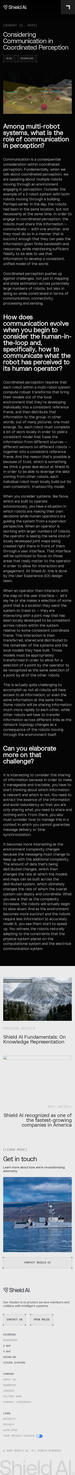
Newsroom (9, 1385)
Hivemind (9, 1335)
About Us (9, 1380)
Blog (9, 58)
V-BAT (7, 1352)
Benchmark (10, 1340)
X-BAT (7, 1346)
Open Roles (41, 1320)
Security (9, 1419)
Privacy (8, 1425)
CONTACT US (14, 1320)
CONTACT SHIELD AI (37, 1263)
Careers (8, 1391)
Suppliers (10, 1430)
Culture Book (12, 1396)
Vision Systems (14, 1363)
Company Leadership (17, 1402)
